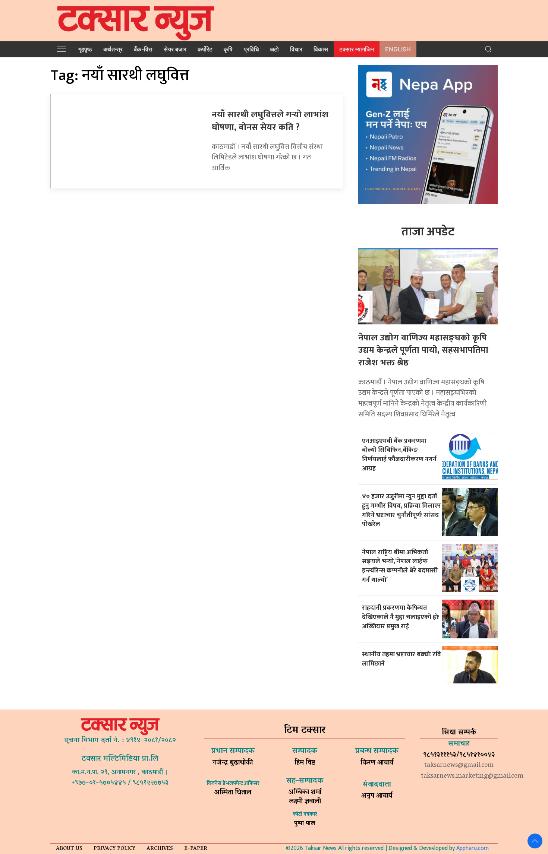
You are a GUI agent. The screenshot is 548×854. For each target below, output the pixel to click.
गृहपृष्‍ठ (85, 49)
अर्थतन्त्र (113, 49)
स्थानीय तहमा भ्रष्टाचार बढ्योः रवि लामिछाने (401, 659)
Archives (160, 849)
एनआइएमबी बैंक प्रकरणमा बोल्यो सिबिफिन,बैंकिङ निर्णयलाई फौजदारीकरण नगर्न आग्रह (399, 454)
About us (69, 849)
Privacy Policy (114, 849)
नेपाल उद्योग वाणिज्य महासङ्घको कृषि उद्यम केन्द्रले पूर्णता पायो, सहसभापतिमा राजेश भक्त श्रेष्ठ (423, 350)
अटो (274, 49)
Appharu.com (472, 848)
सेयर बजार (175, 49)
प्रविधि (251, 49)
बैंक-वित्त (143, 49)
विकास (321, 49)
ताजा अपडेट (427, 232)
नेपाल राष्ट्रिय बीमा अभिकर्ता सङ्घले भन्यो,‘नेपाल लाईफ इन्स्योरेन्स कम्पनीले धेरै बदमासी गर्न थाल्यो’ (400, 566)
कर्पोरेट (205, 49)
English (398, 49)
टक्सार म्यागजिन (356, 49)
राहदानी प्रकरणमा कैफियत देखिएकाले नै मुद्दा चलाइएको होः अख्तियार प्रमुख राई (400, 616)
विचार (296, 49)
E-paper (195, 849)
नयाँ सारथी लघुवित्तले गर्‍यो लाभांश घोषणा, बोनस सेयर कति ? (270, 121)
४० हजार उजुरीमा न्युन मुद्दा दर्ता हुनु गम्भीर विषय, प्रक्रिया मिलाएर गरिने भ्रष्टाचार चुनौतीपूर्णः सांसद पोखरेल (401, 510)
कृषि (228, 49)
